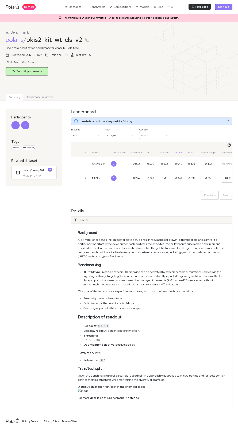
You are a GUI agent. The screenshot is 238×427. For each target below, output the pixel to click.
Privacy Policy (51, 421)
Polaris (35, 421)
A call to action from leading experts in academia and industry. (121, 17)
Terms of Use (69, 421)
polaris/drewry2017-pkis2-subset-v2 (34, 170)
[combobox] (86, 135)
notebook (134, 398)
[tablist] (31, 96)
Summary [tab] (14, 97)
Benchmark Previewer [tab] (39, 97)
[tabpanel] (119, 258)
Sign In (222, 7)
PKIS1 (102, 360)
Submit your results (29, 71)
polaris (15, 39)
